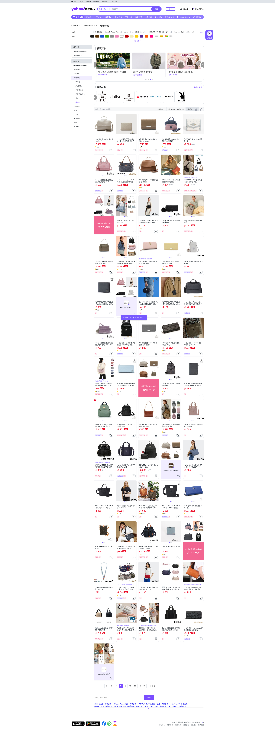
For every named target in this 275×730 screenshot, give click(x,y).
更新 (201, 722)
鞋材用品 (77, 127)
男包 (75, 110)
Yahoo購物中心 (83, 9)
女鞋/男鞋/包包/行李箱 (80, 65)
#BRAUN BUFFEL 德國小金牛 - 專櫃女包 (153, 704)
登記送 (98, 17)
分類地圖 (201, 725)
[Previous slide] (95, 124)
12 (140, 686)
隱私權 (193, 725)
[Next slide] (112, 124)
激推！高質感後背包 (80, 51)
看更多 (167, 17)
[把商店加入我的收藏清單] (134, 313)
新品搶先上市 (78, 55)
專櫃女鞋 (77, 70)
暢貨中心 (108, 17)
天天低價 (128, 17)
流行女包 (77, 106)
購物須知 (178, 725)
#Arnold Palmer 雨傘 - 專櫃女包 (125, 704)
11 (135, 686)
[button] (95, 65)
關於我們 (170, 725)
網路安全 (186, 725)
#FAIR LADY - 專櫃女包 (179, 704)
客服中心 (162, 725)
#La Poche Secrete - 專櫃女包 (155, 706)
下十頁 (152, 686)
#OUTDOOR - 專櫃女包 (177, 706)
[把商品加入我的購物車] (111, 150)
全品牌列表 (198, 87)
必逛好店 (148, 17)
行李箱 (76, 114)
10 (130, 686)
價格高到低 (180, 109)
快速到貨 (118, 17)
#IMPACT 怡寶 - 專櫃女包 (103, 706)
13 (144, 686)
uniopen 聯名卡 (184, 17)
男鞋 (75, 122)
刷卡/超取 (158, 17)
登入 (170, 9)
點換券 (88, 17)
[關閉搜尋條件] (107, 9)
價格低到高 (171, 109)
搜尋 (149, 697)
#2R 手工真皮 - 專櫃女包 (102, 704)
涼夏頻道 (138, 17)
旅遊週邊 (77, 118)
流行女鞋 (77, 74)
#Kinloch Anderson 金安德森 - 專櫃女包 (128, 706)
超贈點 (198, 17)
